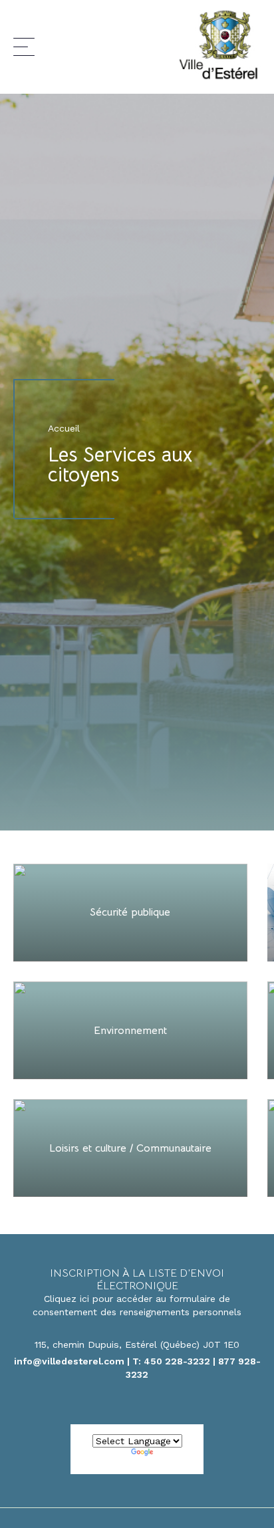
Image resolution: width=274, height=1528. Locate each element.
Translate (178, 1454)
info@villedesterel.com (69, 1361)
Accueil (64, 428)
